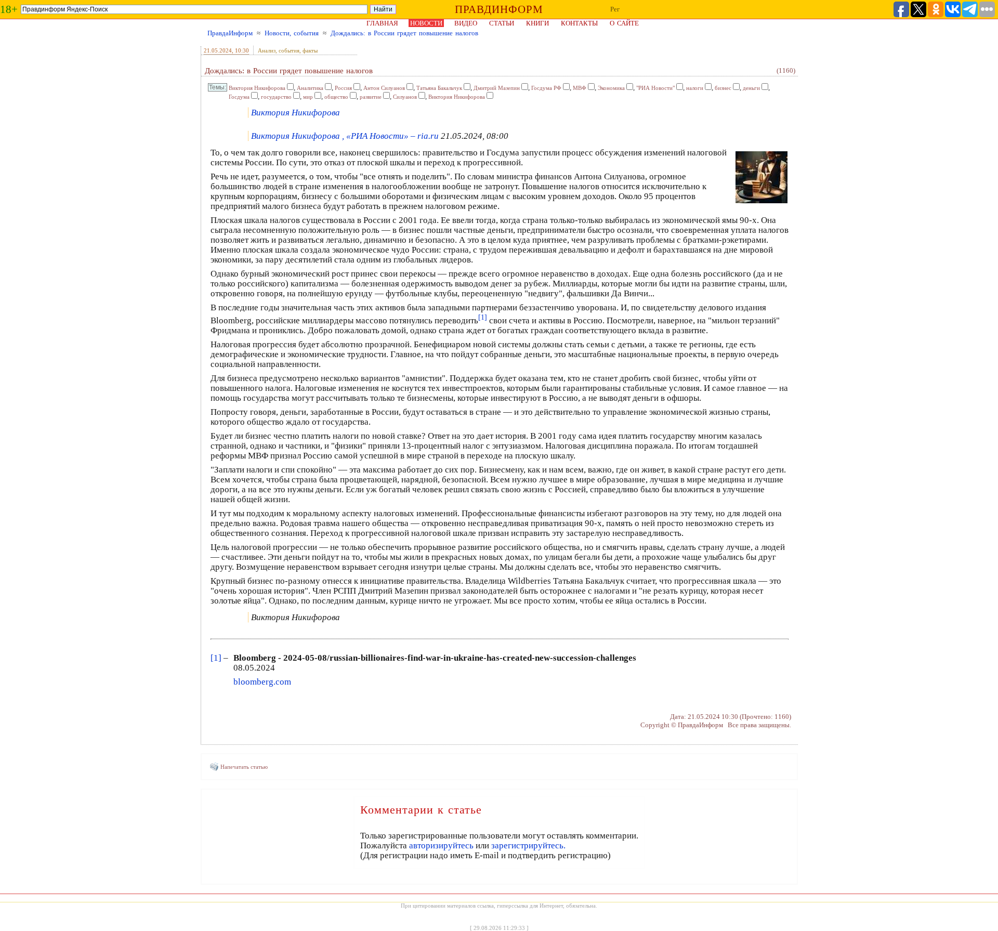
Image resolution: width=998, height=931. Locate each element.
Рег (615, 9)
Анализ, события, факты (288, 50)
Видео (465, 23)
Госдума (239, 97)
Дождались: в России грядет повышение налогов (404, 33)
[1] (216, 658)
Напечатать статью (244, 767)
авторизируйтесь (441, 845)
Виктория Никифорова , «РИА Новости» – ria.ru (345, 136)
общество (336, 97)
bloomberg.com (262, 682)
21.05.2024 (218, 50)
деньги (751, 88)
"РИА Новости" (655, 88)
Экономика (611, 88)
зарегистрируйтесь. (528, 845)
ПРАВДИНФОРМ (499, 9)
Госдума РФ (546, 88)
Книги (537, 23)
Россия (343, 88)
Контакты (579, 23)
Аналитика (310, 88)
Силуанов (405, 97)
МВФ (579, 88)
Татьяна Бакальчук (439, 88)
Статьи (501, 23)
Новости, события (292, 33)
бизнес (723, 88)
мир (308, 97)
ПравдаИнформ (230, 33)
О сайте (624, 23)
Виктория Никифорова (257, 88)
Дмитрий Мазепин (497, 88)
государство (276, 97)
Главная (382, 23)
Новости (426, 23)
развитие (371, 97)
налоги (694, 88)
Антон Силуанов (384, 88)
